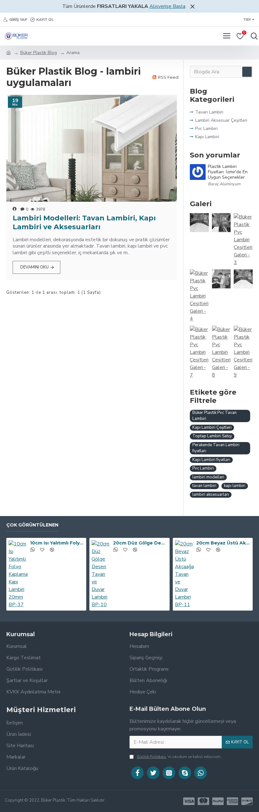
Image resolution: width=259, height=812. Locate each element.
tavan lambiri (204, 486)
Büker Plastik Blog (38, 53)
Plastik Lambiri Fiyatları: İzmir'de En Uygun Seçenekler (228, 172)
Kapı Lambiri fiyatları (211, 460)
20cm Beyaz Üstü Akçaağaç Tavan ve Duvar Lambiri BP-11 (223, 543)
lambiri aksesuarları (210, 494)
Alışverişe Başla (167, 6)
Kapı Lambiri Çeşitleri (212, 427)
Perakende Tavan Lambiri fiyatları (215, 448)
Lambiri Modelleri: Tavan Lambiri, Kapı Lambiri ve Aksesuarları (84, 222)
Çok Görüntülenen (32, 525)
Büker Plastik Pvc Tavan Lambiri (214, 416)
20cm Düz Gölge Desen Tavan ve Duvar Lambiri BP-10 (140, 543)
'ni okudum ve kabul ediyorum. (179, 756)
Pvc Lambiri (203, 468)
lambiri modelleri (208, 477)
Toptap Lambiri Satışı (212, 436)
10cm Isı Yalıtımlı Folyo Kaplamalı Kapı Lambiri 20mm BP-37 (57, 543)
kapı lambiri (234, 486)
